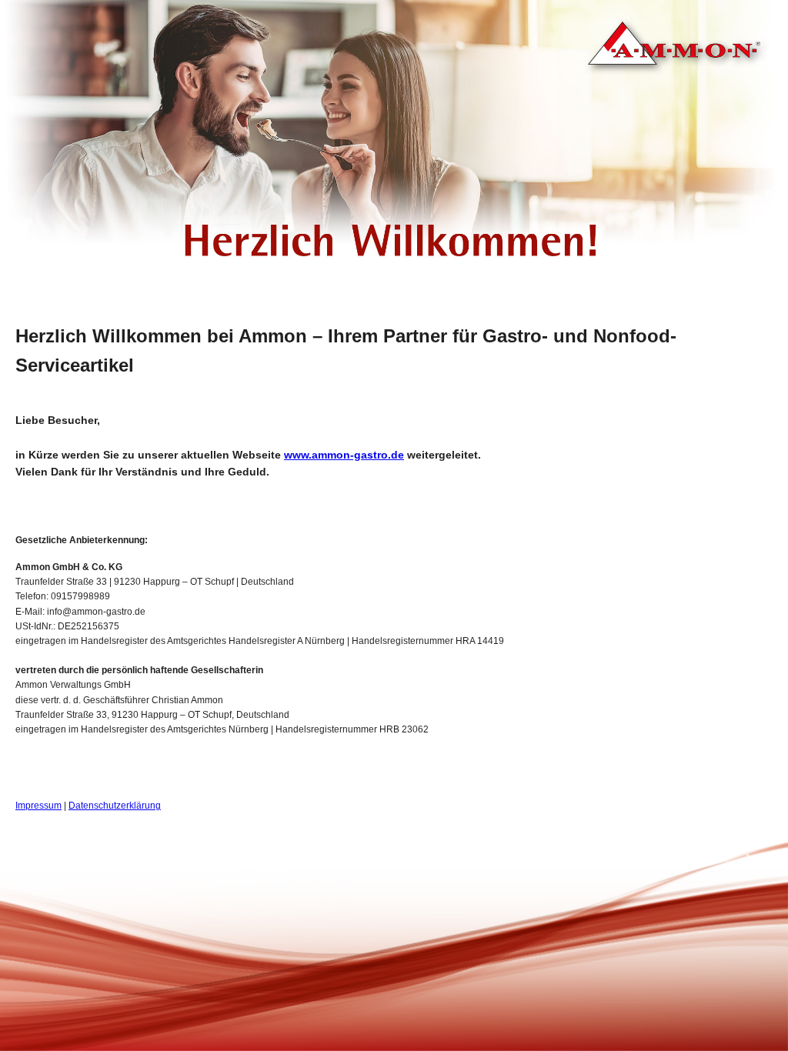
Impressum (38, 805)
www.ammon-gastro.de (344, 455)
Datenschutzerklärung (114, 805)
